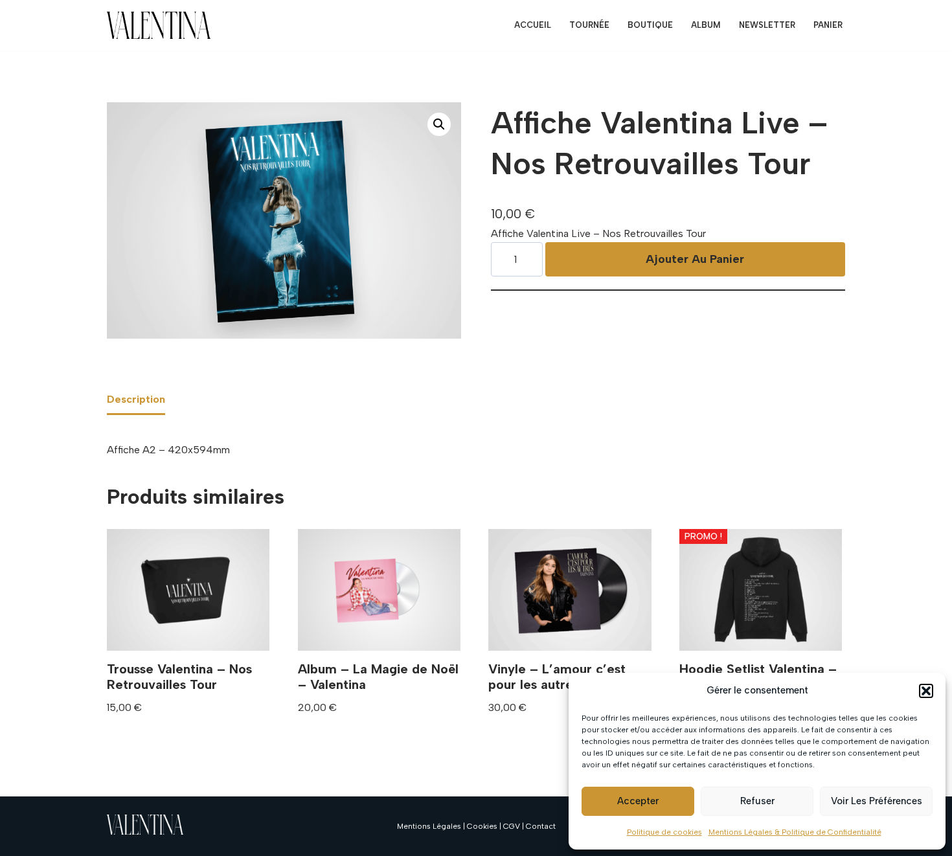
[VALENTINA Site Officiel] (158, 25)
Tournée (589, 25)
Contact (541, 826)
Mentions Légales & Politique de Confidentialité (794, 832)
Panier (828, 25)
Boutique (650, 25)
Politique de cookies (664, 832)
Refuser (757, 801)
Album (706, 25)
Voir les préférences (876, 801)
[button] (926, 690)
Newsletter (767, 25)
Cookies (482, 826)
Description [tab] (136, 399)
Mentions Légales (429, 826)
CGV (511, 826)
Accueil (532, 25)
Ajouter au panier (695, 259)
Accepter (638, 801)
